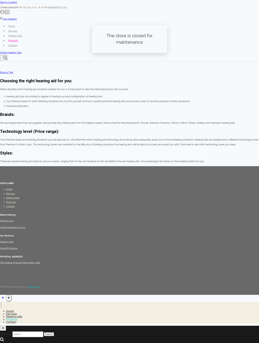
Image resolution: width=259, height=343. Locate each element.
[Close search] (3, 328)
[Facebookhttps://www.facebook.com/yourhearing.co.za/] (2, 13)
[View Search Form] (3, 57)
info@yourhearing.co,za (12, 227)
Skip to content (8, 2)
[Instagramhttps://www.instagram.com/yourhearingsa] (7, 13)
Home (11, 26)
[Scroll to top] (3, 298)
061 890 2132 (30, 7)
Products (13, 40)
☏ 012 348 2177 (9, 7)
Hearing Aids (15, 35)
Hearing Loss (7, 220)
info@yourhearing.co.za (54, 7)
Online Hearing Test (11, 52)
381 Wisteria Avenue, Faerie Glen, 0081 (20, 262)
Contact (12, 45)
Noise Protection (9, 248)
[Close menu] (1, 304)
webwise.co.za (34, 287)
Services (12, 31)
